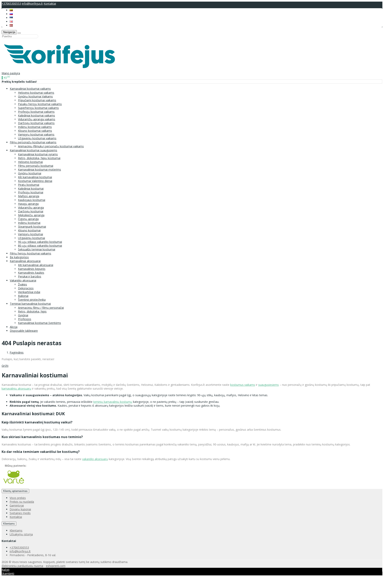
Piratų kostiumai (28, 185)
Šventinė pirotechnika (32, 300)
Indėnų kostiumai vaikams (35, 127)
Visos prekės (18, 498)
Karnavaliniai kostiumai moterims (39, 169)
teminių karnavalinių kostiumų (112, 402)
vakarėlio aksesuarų (95, 459)
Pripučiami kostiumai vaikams (37, 100)
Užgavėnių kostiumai (31, 238)
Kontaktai (50, 3)
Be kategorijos (19, 257)
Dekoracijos (26, 288)
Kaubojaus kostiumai (31, 200)
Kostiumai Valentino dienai (35, 181)
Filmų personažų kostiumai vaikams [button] (33, 142)
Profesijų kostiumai (30, 192)
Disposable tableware (24, 331)
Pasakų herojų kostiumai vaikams (40, 104)
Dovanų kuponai (20, 509)
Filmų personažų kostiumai (35, 166)
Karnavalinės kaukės (31, 272)
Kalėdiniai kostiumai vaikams (36, 115)
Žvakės (22, 284)
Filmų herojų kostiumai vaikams (30, 253)
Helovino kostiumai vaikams (36, 92)
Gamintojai (17, 505)
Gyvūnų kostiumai (29, 173)
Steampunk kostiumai (32, 226)
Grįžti (5, 366)
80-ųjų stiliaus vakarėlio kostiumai (40, 245)
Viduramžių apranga (31, 207)
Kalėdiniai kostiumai (31, 188)
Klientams (9, 523)
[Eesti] (11, 18)
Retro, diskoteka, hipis (32, 311)
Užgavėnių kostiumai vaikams (37, 138)
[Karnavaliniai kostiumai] (62, 69)
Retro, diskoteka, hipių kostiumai (39, 158)
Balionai (23, 296)
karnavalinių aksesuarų (16, 388)
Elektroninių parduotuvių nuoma (22, 566)
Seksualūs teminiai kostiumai (36, 249)
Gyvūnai (23, 315)
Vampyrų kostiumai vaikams (36, 134)
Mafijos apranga (28, 196)
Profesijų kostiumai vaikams (36, 112)
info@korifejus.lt (32, 3)
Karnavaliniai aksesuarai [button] (25, 261)
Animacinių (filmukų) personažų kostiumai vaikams (51, 146)
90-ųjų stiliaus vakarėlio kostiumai (40, 242)
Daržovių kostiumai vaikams (36, 123)
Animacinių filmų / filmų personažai (41, 308)
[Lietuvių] (11, 10)
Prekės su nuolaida (22, 502)
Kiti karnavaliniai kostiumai (35, 177)
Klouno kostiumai (29, 230)
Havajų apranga (28, 204)
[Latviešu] (11, 25)
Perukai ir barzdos (29, 276)
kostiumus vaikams (242, 385)
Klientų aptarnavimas (15, 491)
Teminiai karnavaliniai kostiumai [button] (30, 304)
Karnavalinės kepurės (31, 269)
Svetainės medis (20, 513)
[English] (11, 21)
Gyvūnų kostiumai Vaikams (35, 96)
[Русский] (11, 14)
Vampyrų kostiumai (30, 234)
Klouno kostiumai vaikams (35, 131)
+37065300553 (11, 3)
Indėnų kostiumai (29, 223)
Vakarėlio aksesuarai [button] (23, 280)
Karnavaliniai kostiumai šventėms (39, 323)
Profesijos (24, 319)
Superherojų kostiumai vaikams (38, 108)
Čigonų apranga (28, 219)
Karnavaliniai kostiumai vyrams (38, 154)
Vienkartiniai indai (29, 292)
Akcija (13, 327)
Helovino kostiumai (30, 162)
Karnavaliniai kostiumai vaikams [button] (30, 88)
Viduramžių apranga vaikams (36, 119)
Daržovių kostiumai (30, 211)
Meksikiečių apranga (31, 215)
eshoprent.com (55, 566)
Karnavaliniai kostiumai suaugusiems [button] (33, 150)
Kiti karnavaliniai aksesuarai (35, 265)
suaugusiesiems (268, 385)
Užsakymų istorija (21, 534)
